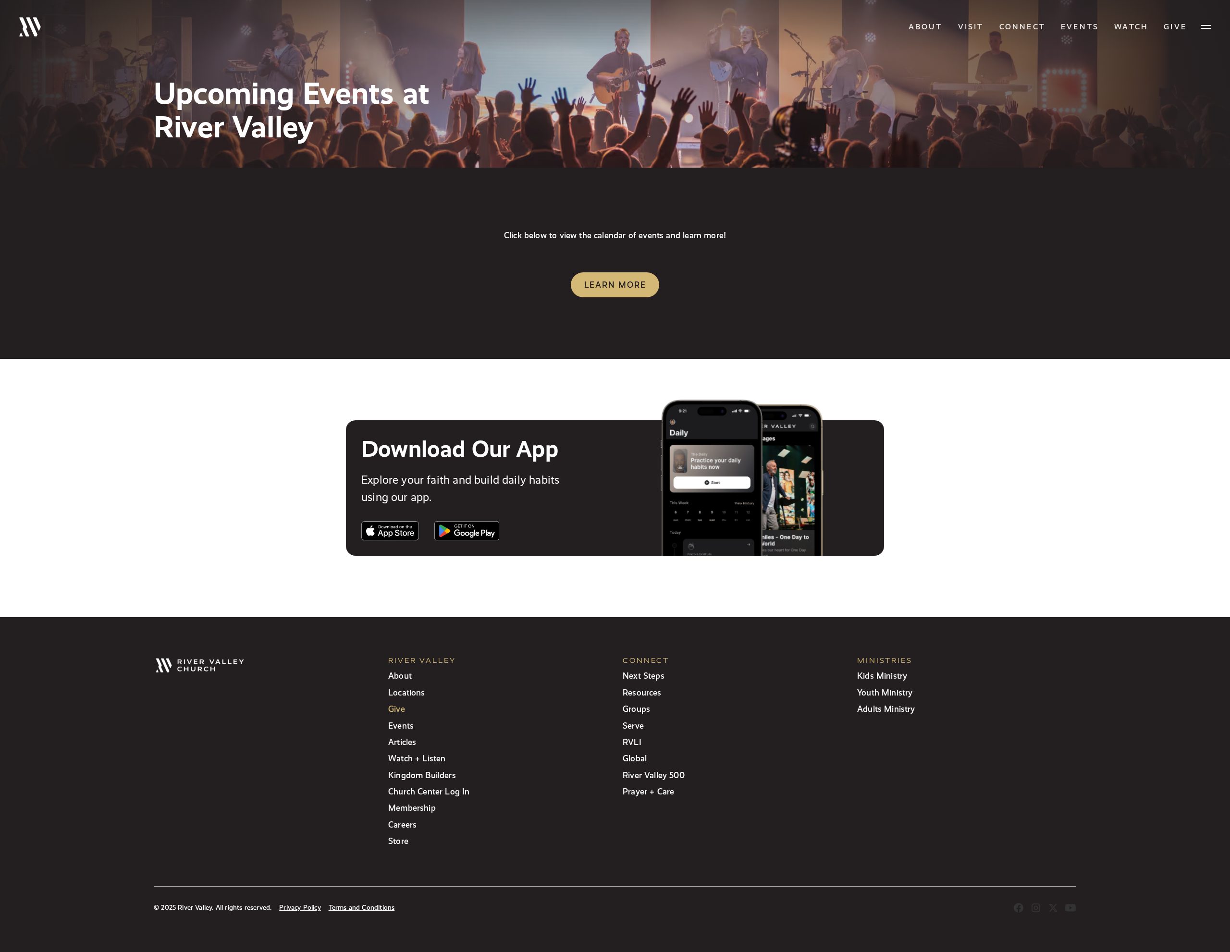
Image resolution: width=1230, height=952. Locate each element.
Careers (402, 824)
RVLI (632, 742)
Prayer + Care (648, 791)
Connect (1022, 26)
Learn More (615, 285)
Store (398, 841)
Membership (412, 808)
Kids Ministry (882, 676)
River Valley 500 (654, 775)
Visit (971, 26)
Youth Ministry (884, 692)
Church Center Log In (429, 791)
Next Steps (643, 676)
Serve (633, 725)
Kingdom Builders (422, 775)
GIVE (1175, 26)
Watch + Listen (416, 758)
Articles (402, 742)
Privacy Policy (299, 907)
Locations (406, 692)
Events (1080, 26)
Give (396, 709)
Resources (642, 692)
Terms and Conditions (362, 907)
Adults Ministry (886, 709)
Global (635, 758)
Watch (1131, 26)
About (926, 26)
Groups (636, 709)
